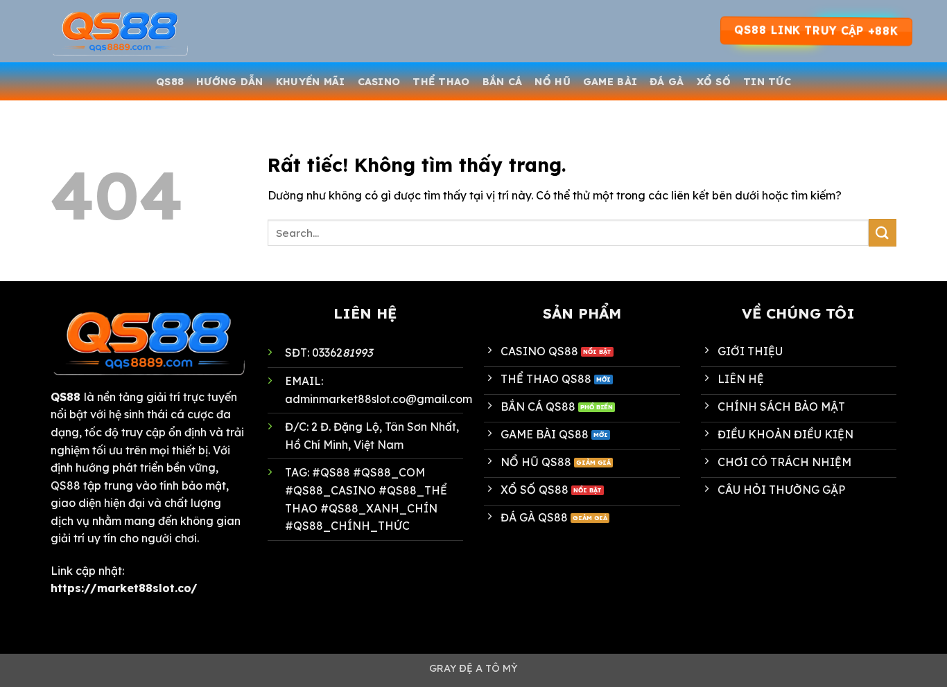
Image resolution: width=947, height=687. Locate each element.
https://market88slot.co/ (124, 588)
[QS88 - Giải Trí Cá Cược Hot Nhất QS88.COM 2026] (120, 31)
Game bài (610, 81)
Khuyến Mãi (310, 81)
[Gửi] (882, 232)
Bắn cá (503, 81)
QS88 (170, 81)
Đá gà (667, 81)
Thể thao (440, 81)
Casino (379, 81)
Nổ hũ (552, 81)
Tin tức (767, 81)
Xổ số (714, 81)
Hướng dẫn (229, 81)
